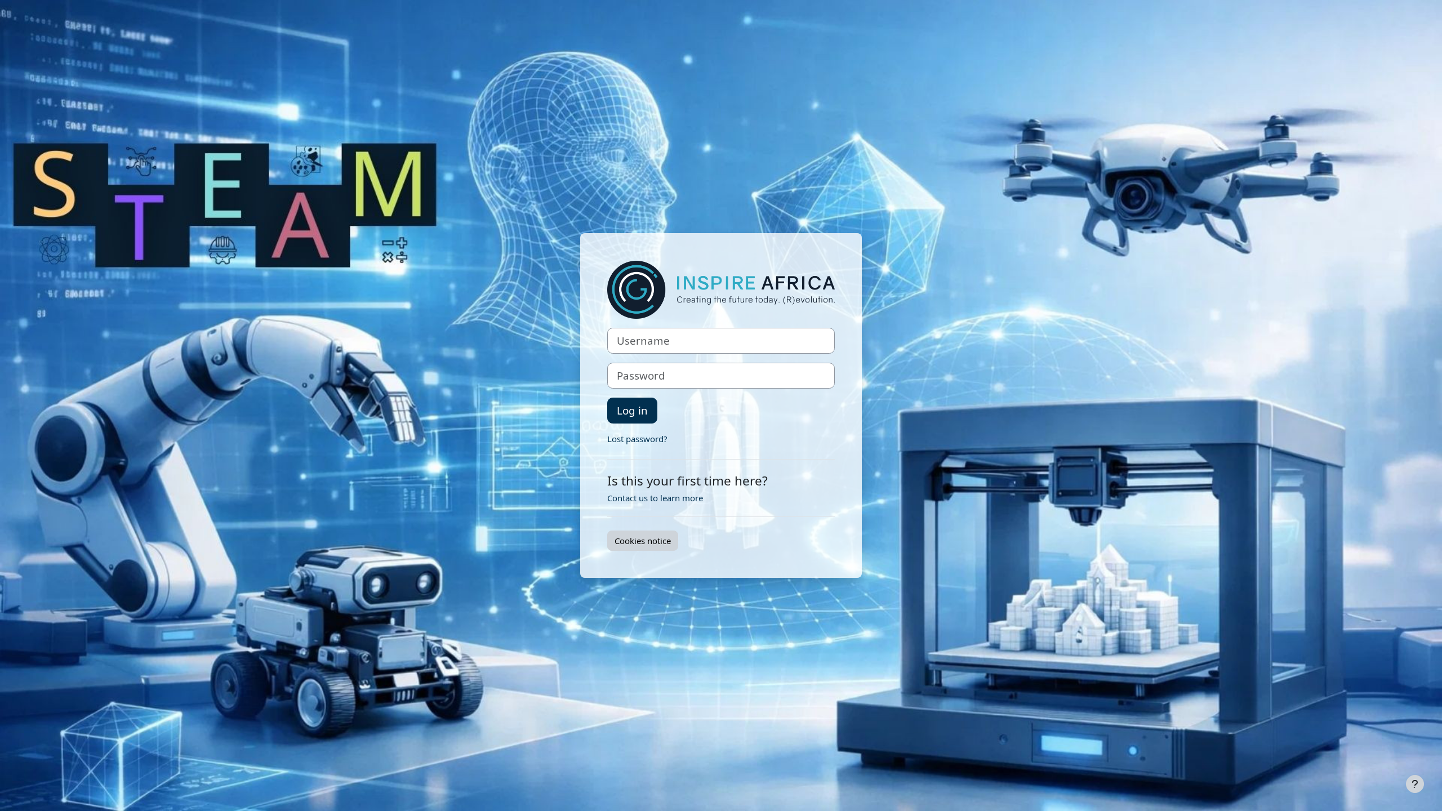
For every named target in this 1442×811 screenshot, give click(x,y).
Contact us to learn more (655, 497)
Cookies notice (643, 540)
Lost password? (637, 438)
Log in (632, 410)
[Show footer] (1415, 784)
